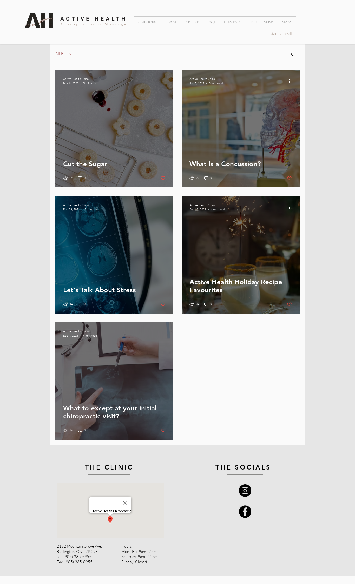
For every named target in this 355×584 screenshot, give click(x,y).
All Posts (63, 54)
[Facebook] (245, 511)
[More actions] (165, 81)
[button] (293, 54)
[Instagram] (245, 490)
